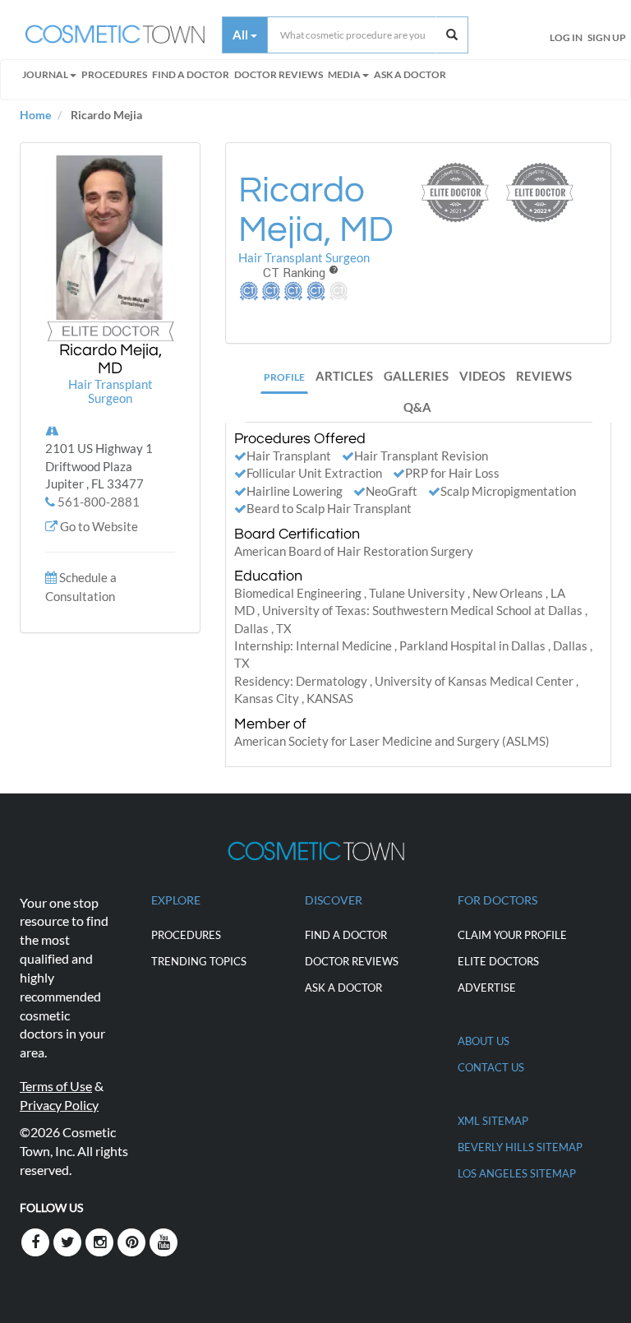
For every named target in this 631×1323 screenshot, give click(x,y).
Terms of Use (56, 1086)
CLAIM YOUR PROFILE (512, 934)
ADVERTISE (487, 987)
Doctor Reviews (278, 74)
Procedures (114, 74)
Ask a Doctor (410, 74)
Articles (344, 375)
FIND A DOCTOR (190, 74)
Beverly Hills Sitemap (520, 1147)
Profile (284, 377)
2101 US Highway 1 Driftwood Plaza (99, 466)
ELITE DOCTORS (498, 961)
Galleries (416, 375)
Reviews (544, 375)
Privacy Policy (59, 1105)
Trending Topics (198, 961)
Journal (45, 74)
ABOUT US (483, 1041)
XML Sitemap (493, 1120)
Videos (482, 375)
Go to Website (99, 526)
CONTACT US (491, 1067)
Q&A (417, 407)
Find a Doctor (346, 934)
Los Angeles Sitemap (517, 1173)
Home (35, 115)
